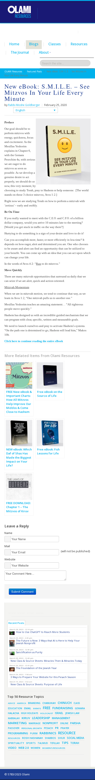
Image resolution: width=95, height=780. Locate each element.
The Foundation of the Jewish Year (36, 668)
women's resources (53, 748)
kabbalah (14, 718)
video (12, 748)
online (64, 723)
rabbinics (48, 733)
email (27, 708)
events (37, 708)
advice (11, 703)
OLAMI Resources (13, 71)
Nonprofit (50, 723)
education (15, 708)
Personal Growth (31, 728)
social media (75, 738)
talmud (43, 743)
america (21, 703)
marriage (35, 723)
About (44, 52)
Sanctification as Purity (29, 652)
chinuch (65, 703)
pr (57, 728)
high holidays (29, 713)
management (61, 718)
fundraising (62, 708)
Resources (79, 44)
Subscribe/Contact (39, 609)
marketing (17, 723)
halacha (13, 713)
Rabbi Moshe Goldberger (24, 105)
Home (14, 44)
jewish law (72, 713)
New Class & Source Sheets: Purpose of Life (36, 684)
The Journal (20, 52)
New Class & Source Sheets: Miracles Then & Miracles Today (46, 660)
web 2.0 (23, 748)
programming (18, 733)
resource (67, 733)
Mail (7, 546)
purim (34, 733)
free (46, 707)
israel (59, 713)
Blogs (33, 44)
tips (65, 743)
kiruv (26, 718)
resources (14, 738)
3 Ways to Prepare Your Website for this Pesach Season (43, 677)
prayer (65, 728)
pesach (48, 728)
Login (72, 32)
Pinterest (30, 609)
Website (9, 559)
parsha (75, 723)
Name (8, 533)
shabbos (50, 738)
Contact (85, 32)
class (77, 703)
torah (74, 743)
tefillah (55, 743)
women (35, 747)
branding (34, 703)
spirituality (16, 743)
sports (31, 743)
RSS (11, 609)
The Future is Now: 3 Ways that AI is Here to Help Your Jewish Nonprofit (48, 642)
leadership (41, 718)
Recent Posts (16, 623)
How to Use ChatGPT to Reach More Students (43, 632)
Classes (54, 44)
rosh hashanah (32, 738)
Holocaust (46, 713)
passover (13, 728)
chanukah (49, 703)
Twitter (21, 609)
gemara (80, 708)
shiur (61, 738)
